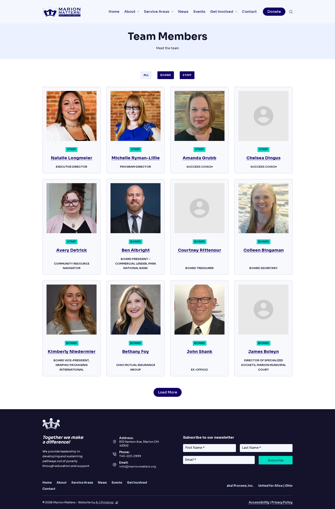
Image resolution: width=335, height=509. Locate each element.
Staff (187, 75)
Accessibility (259, 502)
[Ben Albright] (136, 208)
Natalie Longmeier (71, 157)
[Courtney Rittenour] (199, 208)
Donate (274, 11)
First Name (195, 448)
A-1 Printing (104, 502)
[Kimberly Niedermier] (72, 310)
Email (190, 460)
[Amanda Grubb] (199, 116)
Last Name (251, 448)
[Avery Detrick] (72, 208)
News (183, 11)
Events (199, 11)
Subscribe (275, 460)
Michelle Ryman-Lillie (135, 157)
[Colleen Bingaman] (263, 208)
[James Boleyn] (263, 310)
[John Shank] (199, 310)
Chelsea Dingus (263, 157)
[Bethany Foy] (136, 310)
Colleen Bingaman (263, 250)
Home (114, 11)
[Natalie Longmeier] (72, 116)
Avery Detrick (71, 250)
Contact (249, 11)
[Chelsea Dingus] (263, 116)
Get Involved (221, 11)
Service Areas (156, 11)
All (146, 75)
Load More (167, 392)
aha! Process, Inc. (240, 485)
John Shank (199, 351)
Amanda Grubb (199, 157)
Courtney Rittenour (199, 250)
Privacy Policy (282, 502)
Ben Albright (136, 250)
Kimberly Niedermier (72, 351)
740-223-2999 (130, 456)
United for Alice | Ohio (275, 485)
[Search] (291, 11)
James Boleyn (263, 351)
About (129, 11)
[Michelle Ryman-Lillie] (136, 116)
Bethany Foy (135, 351)
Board (165, 75)
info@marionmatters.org (137, 466)
